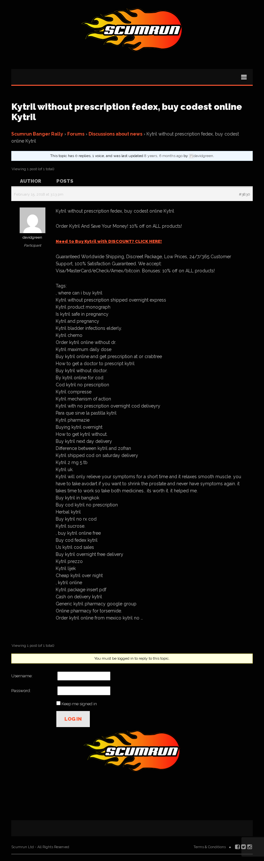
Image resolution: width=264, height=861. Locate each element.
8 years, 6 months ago (163, 156)
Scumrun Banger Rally (37, 133)
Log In (73, 719)
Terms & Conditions (209, 847)
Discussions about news (115, 133)
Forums (75, 133)
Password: (21, 690)
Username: (22, 675)
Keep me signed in (79, 703)
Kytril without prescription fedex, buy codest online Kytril (126, 111)
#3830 (244, 194)
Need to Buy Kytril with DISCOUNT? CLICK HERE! (109, 241)
